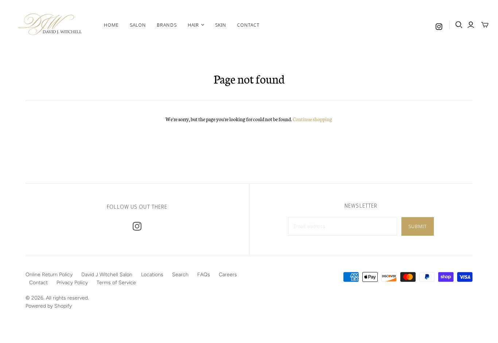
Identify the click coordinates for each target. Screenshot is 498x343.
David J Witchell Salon (106, 274)
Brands (166, 25)
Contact (248, 25)
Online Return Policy (49, 274)
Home (111, 25)
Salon (138, 25)
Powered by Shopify (49, 306)
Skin (220, 25)
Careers (228, 274)
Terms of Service (116, 283)
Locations (152, 274)
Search (180, 274)
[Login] (471, 25)
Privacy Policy (72, 283)
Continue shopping (312, 119)
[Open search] (459, 24)
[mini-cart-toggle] (485, 25)
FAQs (203, 274)
